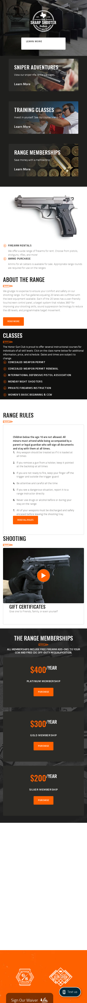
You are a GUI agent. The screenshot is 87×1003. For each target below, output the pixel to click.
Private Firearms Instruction (29, 388)
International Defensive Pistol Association (39, 375)
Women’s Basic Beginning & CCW (30, 395)
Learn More (34, 41)
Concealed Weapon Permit (27, 362)
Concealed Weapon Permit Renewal (33, 368)
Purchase (43, 691)
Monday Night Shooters (25, 381)
